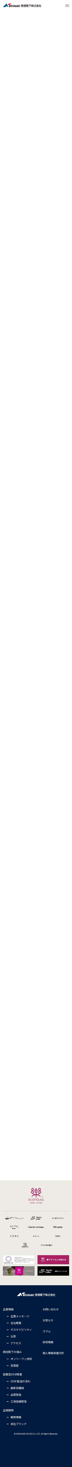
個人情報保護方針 (53, 1353)
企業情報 (8, 1309)
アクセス (16, 1343)
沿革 (13, 1336)
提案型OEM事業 (12, 1374)
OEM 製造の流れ (20, 1381)
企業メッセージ (20, 1316)
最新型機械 (17, 1388)
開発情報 (16, 1417)
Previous (5, 456)
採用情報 (48, 1342)
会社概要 (16, 1323)
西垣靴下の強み (12, 1352)
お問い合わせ (51, 1309)
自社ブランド (19, 1424)
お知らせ (48, 1320)
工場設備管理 (19, 1401)
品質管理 (16, 1395)
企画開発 (8, 1410)
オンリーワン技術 (21, 1359)
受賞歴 (15, 1365)
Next (67, 456)
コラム (47, 1331)
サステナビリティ (21, 1329)
